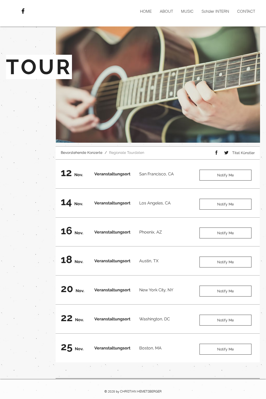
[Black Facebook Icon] (22, 11)
